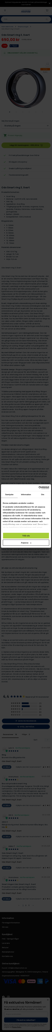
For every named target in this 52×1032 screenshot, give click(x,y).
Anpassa (24, 543)
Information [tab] (26, 494)
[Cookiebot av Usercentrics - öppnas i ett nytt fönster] (38, 487)
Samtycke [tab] (9, 494)
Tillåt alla (26, 536)
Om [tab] (42, 494)
